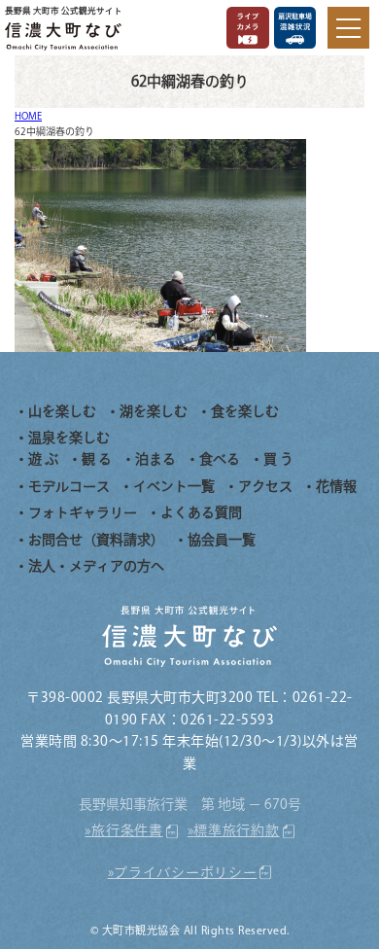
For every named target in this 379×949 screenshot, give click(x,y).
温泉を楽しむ (69, 437)
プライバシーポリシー (185, 872)
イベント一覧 (174, 486)
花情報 (336, 486)
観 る (97, 459)
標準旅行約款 (236, 830)
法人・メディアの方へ (96, 566)
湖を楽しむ (154, 411)
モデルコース (69, 486)
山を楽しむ (62, 411)
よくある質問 (201, 512)
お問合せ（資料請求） (96, 539)
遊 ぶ (43, 459)
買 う (278, 459)
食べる (219, 459)
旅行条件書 (127, 830)
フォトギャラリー (82, 512)
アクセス (265, 486)
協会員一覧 (222, 539)
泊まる (155, 459)
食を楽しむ (245, 411)
